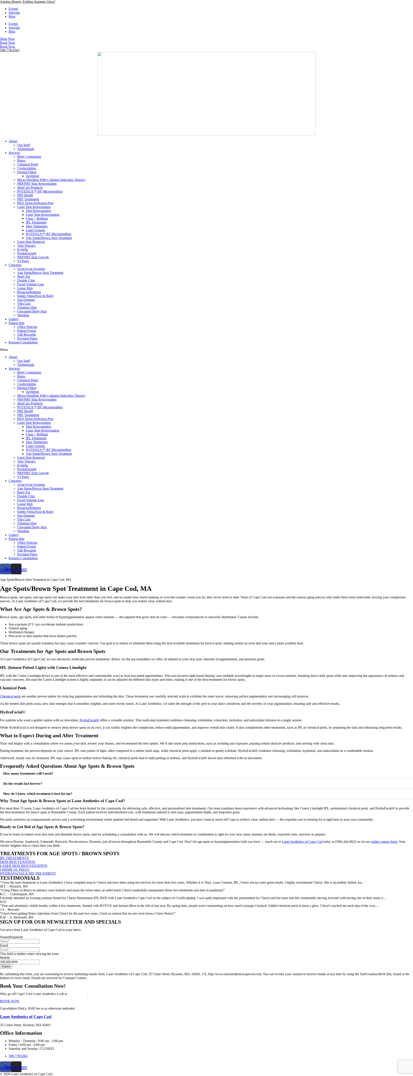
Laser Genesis (35, 230)
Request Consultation (23, 342)
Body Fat (23, 276)
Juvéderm (32, 176)
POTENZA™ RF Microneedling (40, 191)
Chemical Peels (27, 164)
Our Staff (23, 145)
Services (14, 153)
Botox (21, 160)
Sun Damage (26, 300)
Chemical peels (10, 696)
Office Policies (27, 327)
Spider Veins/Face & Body (35, 296)
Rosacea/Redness (29, 292)
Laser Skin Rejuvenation (34, 207)
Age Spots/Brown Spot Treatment (49, 238)
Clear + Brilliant (37, 218)
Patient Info (16, 323)
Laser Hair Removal (31, 242)
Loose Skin (25, 288)
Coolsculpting (26, 168)
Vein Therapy (26, 245)
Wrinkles (23, 315)
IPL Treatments (36, 222)
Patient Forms (26, 331)
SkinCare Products (30, 187)
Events (13, 9)
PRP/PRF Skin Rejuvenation (37, 183)
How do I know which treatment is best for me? (37, 794)
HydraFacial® (27, 253)
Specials (14, 12)
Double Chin (26, 280)
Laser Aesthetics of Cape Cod (302, 841)
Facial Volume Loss (30, 284)
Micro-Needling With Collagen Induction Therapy (51, 180)
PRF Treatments (28, 199)
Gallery (14, 319)
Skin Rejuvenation (38, 211)
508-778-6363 (9, 50)
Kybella (22, 249)
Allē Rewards (26, 334)
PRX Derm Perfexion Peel (35, 203)
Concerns (15, 265)
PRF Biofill (25, 195)
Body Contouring (29, 156)
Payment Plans (27, 338)
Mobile (5, 958)
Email (4, 945)
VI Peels (23, 261)
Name (11, 937)
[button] (206, 350)
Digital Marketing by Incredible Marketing (83, 1074)
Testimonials (25, 149)
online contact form (384, 841)
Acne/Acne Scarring (31, 269)
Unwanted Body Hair (32, 311)
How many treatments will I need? (28, 773)
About (13, 141)
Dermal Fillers (27, 172)
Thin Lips (24, 303)
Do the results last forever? (22, 783)
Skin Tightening (37, 226)
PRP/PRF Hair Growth (33, 257)
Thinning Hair (27, 307)
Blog (12, 16)
